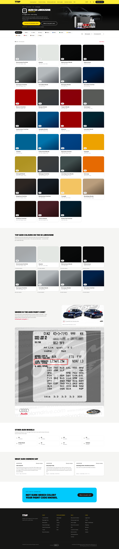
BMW (58, 520)
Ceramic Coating (41, 2)
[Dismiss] (17, 545)
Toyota (58, 522)
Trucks (43, 529)
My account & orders (75, 518)
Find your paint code (51, 2)
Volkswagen (59, 518)
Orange (19, 35)
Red (26, 35)
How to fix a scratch (75, 525)
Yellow (70, 32)
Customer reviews (68, 2)
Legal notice (87, 518)
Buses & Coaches (45, 532)
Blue (55, 32)
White (27, 32)
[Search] (82, 34)
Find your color (100, 2)
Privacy (86, 529)
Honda (58, 525)
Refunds (87, 527)
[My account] (90, 2)
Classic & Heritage (45, 525)
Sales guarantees (74, 534)
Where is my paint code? (49, 23)
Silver (34, 32)
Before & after (74, 532)
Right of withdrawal (89, 522)
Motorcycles (44, 522)
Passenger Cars (45, 520)
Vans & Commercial (46, 527)
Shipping (87, 525)
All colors (18, 32)
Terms (86, 520)
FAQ (74, 2)
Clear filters (101, 41)
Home (23, 7)
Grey (41, 32)
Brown (33, 35)
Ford (57, 527)
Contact (72, 536)
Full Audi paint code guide (21, 319)
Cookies (86, 532)
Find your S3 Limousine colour (31, 23)
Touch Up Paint (33, 2)
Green (62, 32)
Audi (33, 7)
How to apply (60, 2)
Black (48, 32)
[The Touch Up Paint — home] (17, 2)
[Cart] (93, 2)
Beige (41, 35)
